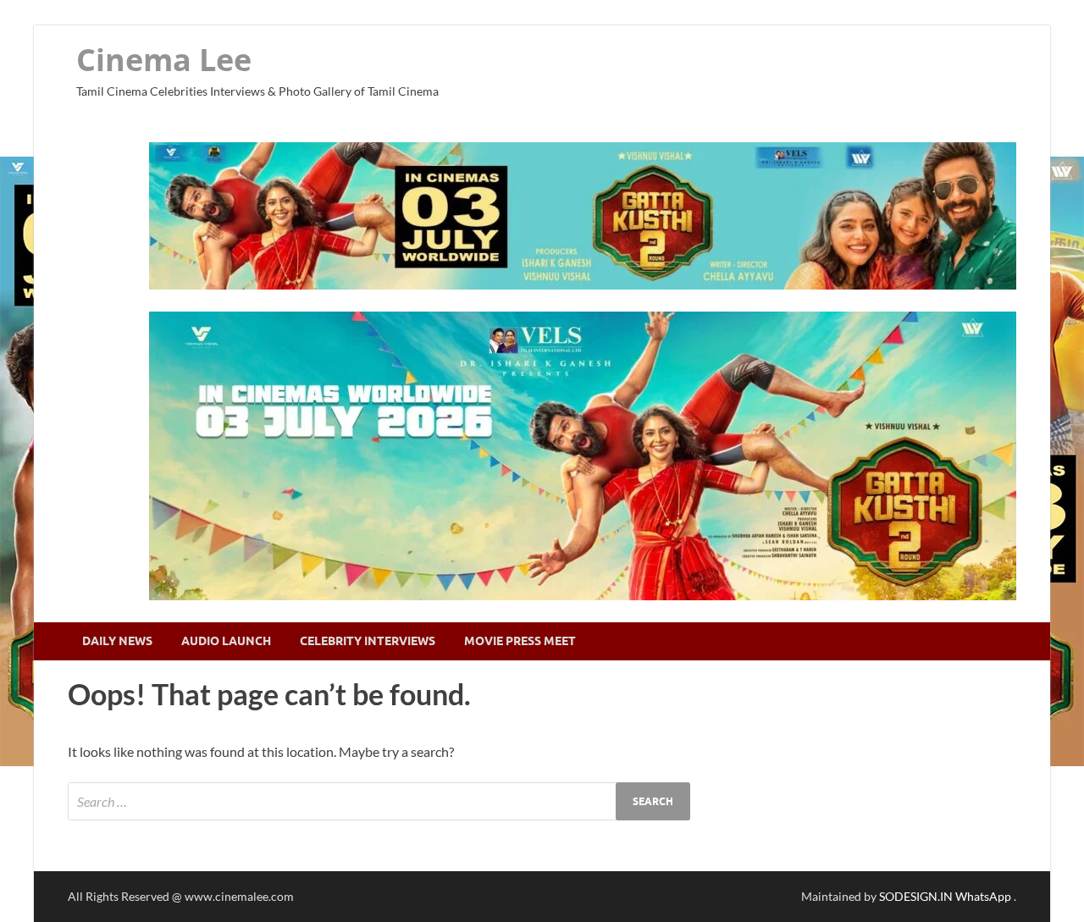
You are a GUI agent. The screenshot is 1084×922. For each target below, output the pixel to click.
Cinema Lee (164, 59)
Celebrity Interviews (367, 641)
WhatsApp (984, 896)
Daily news (117, 641)
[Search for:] (379, 801)
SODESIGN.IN (916, 896)
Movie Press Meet (520, 641)
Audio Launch (226, 641)
